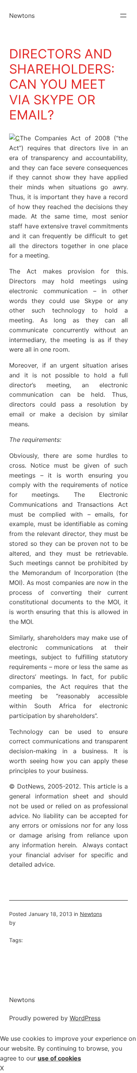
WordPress (85, 1018)
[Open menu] (123, 15)
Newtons (22, 15)
